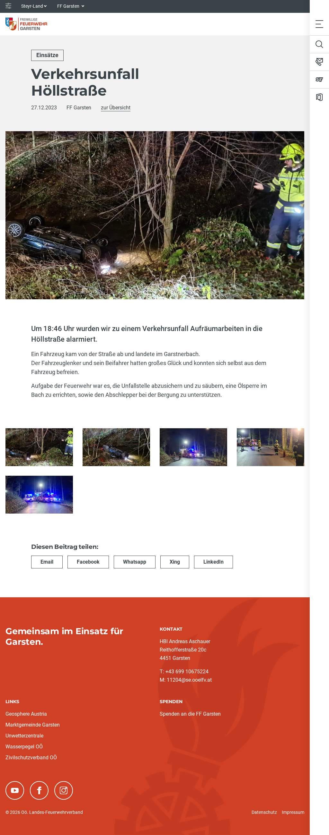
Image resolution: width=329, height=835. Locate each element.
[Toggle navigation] (319, 24)
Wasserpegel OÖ (24, 747)
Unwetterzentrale (24, 736)
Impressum (293, 812)
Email (46, 562)
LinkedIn (213, 562)
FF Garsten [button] (68, 6)
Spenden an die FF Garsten (190, 714)
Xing (175, 562)
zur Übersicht (115, 108)
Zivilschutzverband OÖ (31, 757)
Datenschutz (264, 812)
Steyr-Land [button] (32, 6)
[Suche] (319, 44)
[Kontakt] (319, 62)
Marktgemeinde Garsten (32, 725)
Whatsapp (134, 562)
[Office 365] (319, 97)
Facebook (88, 562)
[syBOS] (319, 79)
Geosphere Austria (26, 714)
